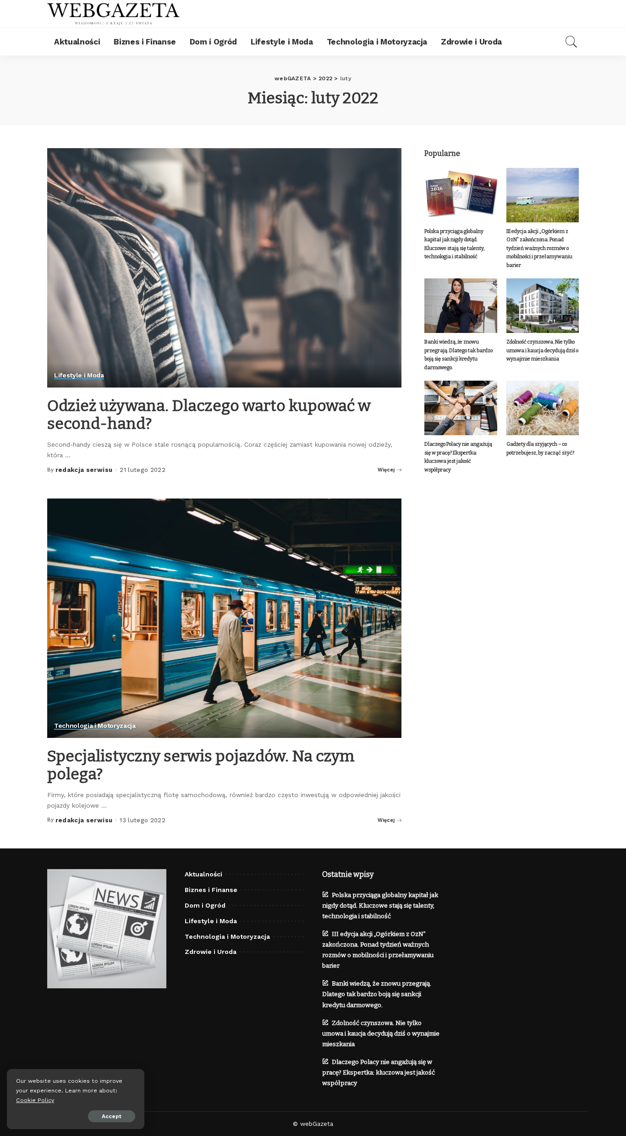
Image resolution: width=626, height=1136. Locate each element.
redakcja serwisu (84, 470)
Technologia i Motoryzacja (95, 725)
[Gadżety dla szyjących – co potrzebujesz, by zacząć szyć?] (542, 408)
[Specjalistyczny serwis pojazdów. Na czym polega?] (224, 618)
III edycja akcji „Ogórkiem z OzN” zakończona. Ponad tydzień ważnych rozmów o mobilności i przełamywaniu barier (539, 248)
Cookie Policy (35, 1100)
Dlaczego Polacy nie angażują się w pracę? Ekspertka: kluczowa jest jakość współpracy (378, 1072)
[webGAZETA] (113, 13)
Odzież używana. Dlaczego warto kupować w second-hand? (209, 414)
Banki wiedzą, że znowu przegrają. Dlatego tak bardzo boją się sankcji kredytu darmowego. (376, 994)
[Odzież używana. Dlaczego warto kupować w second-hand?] (224, 268)
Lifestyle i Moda (79, 375)
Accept (111, 1116)
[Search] (571, 41)
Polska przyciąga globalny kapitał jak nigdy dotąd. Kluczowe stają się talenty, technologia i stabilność (380, 905)
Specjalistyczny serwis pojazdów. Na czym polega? (200, 765)
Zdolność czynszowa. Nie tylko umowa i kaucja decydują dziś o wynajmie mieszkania (542, 350)
